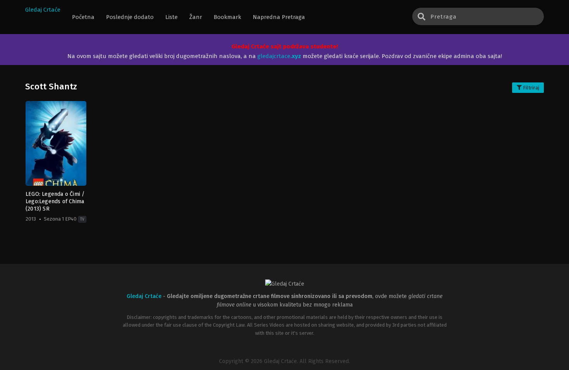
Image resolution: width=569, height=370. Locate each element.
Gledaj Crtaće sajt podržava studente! (284, 46)
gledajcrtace (279, 56)
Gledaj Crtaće (42, 9)
